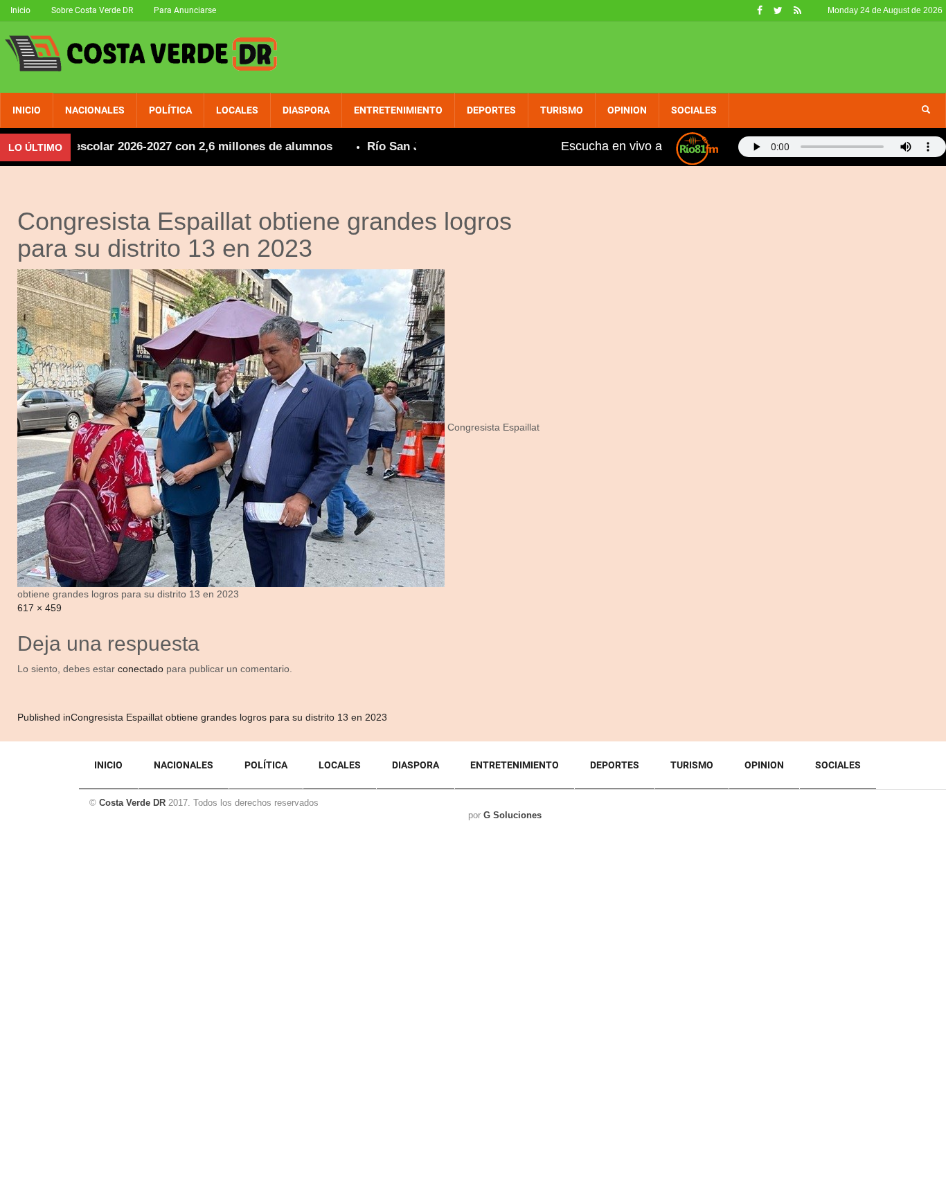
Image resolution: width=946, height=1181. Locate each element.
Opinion (627, 110)
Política (170, 110)
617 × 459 (39, 607)
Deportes (491, 110)
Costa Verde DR (132, 802)
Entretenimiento (398, 110)
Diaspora (306, 110)
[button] (926, 110)
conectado (140, 668)
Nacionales (95, 110)
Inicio (20, 10)
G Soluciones (512, 815)
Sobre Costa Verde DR (92, 10)
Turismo (561, 110)
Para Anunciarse (185, 10)
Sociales (694, 110)
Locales (237, 110)
